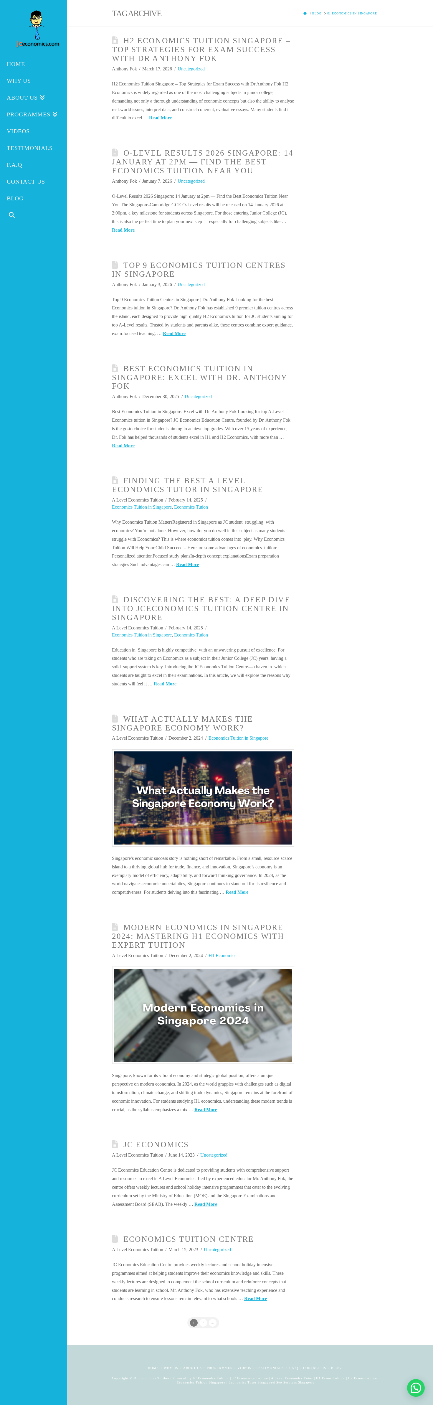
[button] (416, 1388)
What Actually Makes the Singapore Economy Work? (182, 723)
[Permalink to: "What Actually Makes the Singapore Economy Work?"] (203, 798)
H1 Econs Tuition (330, 1378)
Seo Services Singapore (295, 1382)
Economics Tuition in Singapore (142, 506)
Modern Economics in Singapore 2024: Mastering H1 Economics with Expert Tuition (198, 936)
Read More (160, 117)
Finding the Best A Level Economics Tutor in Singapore (187, 485)
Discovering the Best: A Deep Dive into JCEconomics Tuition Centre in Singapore (201, 608)
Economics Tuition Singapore (201, 1382)
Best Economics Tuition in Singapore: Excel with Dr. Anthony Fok (199, 377)
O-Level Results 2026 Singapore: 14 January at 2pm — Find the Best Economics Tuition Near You (202, 162)
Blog (336, 1368)
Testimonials (270, 1368)
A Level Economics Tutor (292, 1378)
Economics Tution (191, 506)
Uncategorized (191, 68)
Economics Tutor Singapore (251, 1382)
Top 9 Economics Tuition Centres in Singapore (199, 269)
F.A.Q (293, 1368)
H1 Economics (222, 955)
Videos (244, 1368)
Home (153, 1368)
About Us (192, 1368)
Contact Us (314, 1368)
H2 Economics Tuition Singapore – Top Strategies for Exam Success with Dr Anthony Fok (201, 49)
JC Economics (156, 1144)
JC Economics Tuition (211, 1378)
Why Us (171, 1368)
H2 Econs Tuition (362, 1378)
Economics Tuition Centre (188, 1239)
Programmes (219, 1368)
